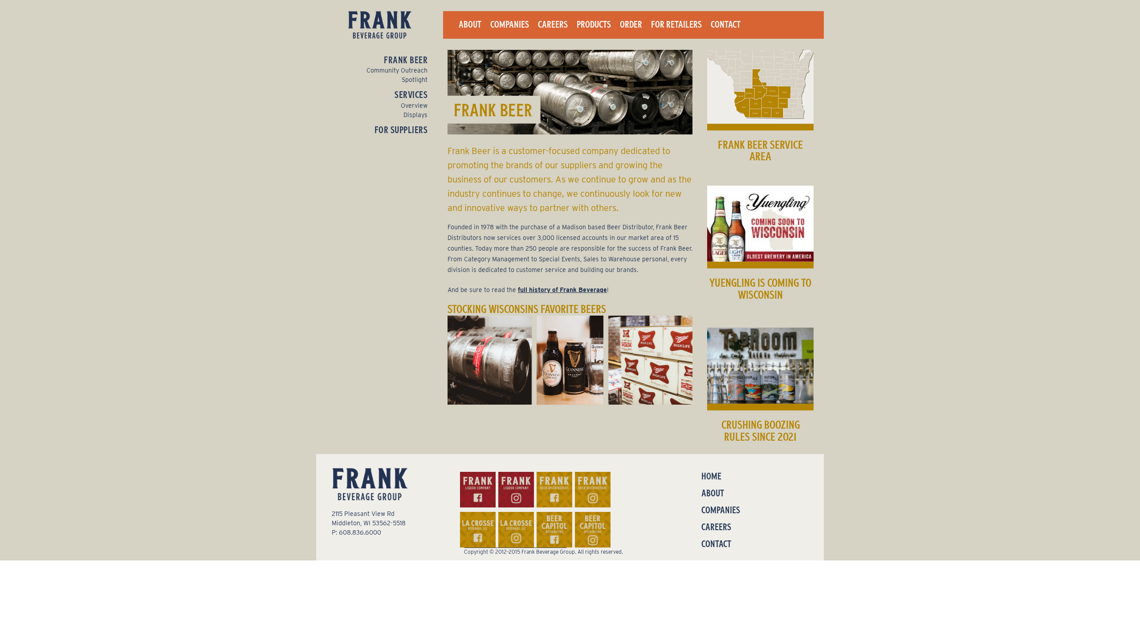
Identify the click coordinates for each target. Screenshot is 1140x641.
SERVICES (411, 94)
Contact (726, 24)
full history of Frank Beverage (562, 289)
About (470, 24)
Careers (553, 24)
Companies (509, 24)
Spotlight (415, 79)
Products (594, 24)
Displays (415, 114)
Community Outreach (397, 70)
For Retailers (676, 24)
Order (631, 24)
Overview (414, 105)
